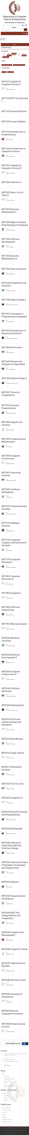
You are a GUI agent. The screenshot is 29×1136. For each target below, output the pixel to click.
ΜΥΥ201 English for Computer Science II (12, 166)
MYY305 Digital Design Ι (14, 299)
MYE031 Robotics (10, 881)
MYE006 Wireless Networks (11, 689)
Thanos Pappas (18, 1133)
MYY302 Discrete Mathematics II (10, 257)
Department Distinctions (9, 1086)
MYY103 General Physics (14, 111)
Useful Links (17, 25)
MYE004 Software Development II (11, 656)
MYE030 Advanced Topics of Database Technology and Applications (15, 865)
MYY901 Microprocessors (14, 623)
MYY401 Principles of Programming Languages (14, 315)
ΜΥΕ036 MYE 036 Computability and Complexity (11, 915)
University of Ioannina (7, 1119)
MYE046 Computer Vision (15, 949)
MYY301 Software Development (11, 240)
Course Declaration (6, 1110)
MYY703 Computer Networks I (11, 560)
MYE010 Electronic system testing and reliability (11, 722)
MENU (2, 39)
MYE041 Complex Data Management (13, 933)
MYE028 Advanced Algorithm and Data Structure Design (11, 845)
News (3, 1074)
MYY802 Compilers (11, 593)
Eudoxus (4, 1114)
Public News (7, 1076)
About (8, 25)
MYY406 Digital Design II (14, 378)
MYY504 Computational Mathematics (14, 440)
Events (5, 1098)
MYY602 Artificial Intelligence (11, 490)
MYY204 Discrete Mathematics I (10, 210)
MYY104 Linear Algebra (14, 121)
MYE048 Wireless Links (14, 980)
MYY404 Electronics (12, 347)
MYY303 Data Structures (14, 268)
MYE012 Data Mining (12, 738)
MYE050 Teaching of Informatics (12, 995)
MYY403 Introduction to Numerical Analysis (14, 332)
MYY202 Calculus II (11, 182)
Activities (4, 1093)
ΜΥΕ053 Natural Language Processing (12, 1012)
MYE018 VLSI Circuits (12, 783)
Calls (5, 1083)
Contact (12, 25)
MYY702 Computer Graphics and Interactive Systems (14, 542)
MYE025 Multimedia (12, 828)
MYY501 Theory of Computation (11, 393)
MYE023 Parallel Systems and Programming (14, 813)
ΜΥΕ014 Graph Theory (13, 752)
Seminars (6, 1095)
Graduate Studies (8, 1081)
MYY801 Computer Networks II (11, 577)
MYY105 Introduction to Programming (13, 133)
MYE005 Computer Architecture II (11, 673)
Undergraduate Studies (9, 1078)
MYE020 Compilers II (12, 797)
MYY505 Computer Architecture (11, 457)
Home (4, 25)
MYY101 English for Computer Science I (11, 83)
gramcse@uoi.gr (7, 1065)
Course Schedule (6, 1107)
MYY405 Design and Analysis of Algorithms (13, 363)
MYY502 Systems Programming (10, 406)
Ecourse (4, 1112)
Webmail (4, 1117)
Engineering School (6, 1121)
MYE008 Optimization (13, 705)
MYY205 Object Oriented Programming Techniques (15, 223)
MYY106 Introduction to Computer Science (13, 150)
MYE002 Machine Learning (11, 639)
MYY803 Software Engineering (11, 608)
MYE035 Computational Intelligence (13, 897)
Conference (6, 1100)
